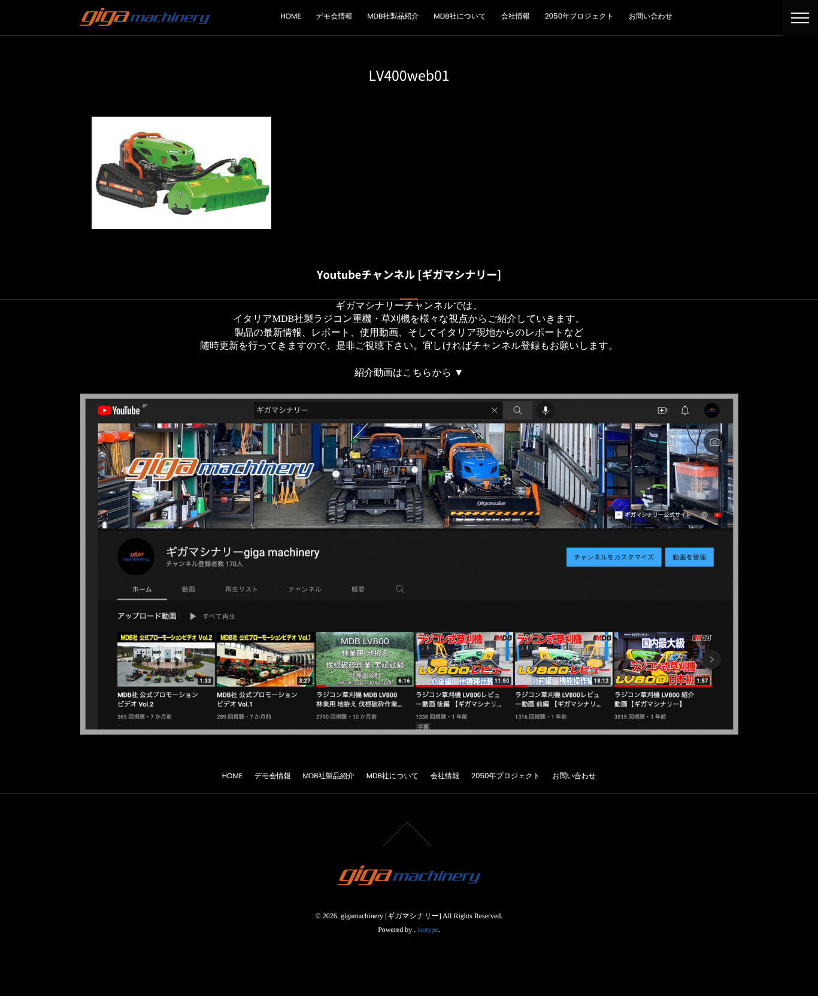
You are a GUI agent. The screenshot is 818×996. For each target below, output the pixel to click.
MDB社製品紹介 (393, 16)
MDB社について (460, 16)
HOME (290, 16)
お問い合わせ (650, 16)
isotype (427, 929)
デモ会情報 (334, 16)
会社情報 (515, 16)
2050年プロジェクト (579, 16)
